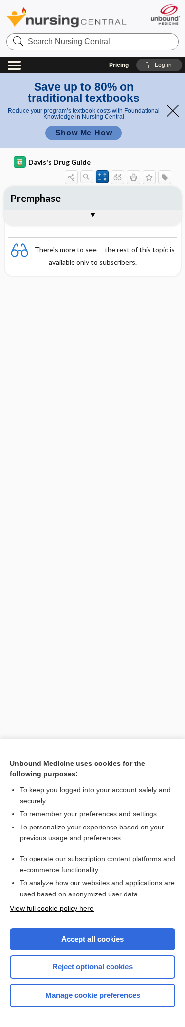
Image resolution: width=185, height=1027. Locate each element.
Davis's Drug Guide (59, 162)
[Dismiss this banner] (173, 111)
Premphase (35, 198)
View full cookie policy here (52, 908)
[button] (159, 65)
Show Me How (83, 133)
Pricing (119, 65)
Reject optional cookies (92, 966)
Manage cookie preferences (92, 995)
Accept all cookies (92, 939)
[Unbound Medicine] (165, 14)
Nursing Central (66, 17)
